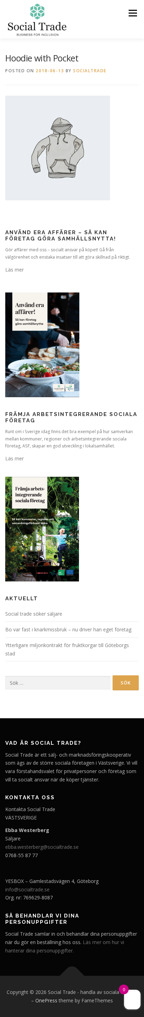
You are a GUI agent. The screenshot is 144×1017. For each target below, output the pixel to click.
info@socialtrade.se (27, 889)
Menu (132, 13)
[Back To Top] (72, 976)
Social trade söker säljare (33, 613)
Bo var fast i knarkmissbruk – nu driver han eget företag (68, 629)
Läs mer (14, 269)
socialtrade (90, 71)
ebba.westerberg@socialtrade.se (42, 847)
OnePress (46, 1000)
